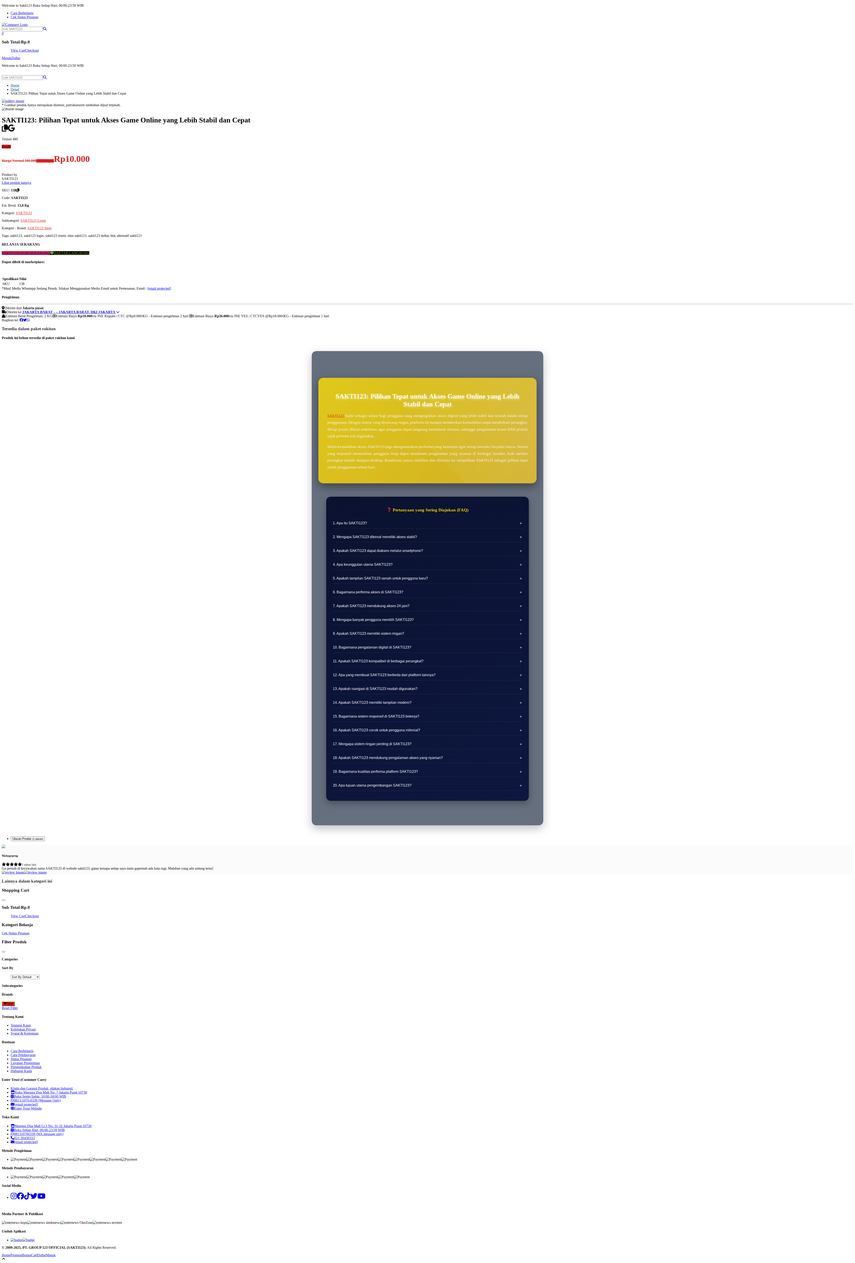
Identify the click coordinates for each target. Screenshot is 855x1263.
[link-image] (13, 101)
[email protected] (159, 288)
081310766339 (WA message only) (38, 1134)
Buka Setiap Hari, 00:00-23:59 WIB (39, 1130)
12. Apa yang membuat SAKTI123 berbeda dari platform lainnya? (384, 675)
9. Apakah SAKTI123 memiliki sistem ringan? (368, 633)
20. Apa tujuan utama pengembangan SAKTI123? (372, 785)
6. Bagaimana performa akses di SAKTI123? (368, 592)
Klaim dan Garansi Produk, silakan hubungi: (42, 1088)
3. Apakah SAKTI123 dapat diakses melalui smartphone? (378, 551)
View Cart (18, 50)
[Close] (3, 900)
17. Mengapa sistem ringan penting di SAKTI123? (372, 744)
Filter (9, 1003)
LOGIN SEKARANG (34, 253)
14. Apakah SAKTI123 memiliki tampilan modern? (372, 702)
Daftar (15, 58)
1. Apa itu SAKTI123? (350, 523)
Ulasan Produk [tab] (27, 838)
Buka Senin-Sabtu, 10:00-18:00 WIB (40, 1096)
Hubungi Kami (21, 1071)
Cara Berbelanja (22, 13)
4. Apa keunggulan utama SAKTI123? (363, 564)
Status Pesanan (21, 1059)
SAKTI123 (24, 213)
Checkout (32, 50)
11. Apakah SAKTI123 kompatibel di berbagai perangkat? (378, 661)
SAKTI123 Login (33, 220)
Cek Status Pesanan (24, 17)
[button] (45, 29)
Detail (15, 89)
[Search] (45, 77)
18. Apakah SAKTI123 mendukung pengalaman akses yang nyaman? (388, 758)
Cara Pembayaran (23, 1055)
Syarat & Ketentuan (25, 1033)
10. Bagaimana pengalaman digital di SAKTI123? (372, 647)
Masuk (6, 58)
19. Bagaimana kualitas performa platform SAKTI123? (375, 771)
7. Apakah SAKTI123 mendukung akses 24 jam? (371, 606)
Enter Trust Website (28, 1108)
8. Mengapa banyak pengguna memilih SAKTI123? (373, 620)
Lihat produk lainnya (16, 183)
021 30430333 (24, 1138)
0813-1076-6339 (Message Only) (37, 1100)
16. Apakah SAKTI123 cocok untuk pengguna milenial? (376, 730)
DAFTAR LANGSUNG (71, 253)
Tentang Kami (21, 1025)
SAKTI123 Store (39, 228)
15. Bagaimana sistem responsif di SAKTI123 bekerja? (376, 716)
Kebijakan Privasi (23, 1029)
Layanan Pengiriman (25, 1063)
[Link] (15, 24)
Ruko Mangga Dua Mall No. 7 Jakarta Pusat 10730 (51, 1092)
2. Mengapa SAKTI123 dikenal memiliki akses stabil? (375, 537)
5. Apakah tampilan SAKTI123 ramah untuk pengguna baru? (380, 578)
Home (15, 85)
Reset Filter (10, 1008)
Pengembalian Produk (26, 1067)
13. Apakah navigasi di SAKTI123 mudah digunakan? (375, 689)
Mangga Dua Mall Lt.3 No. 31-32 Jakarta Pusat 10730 (53, 1126)
